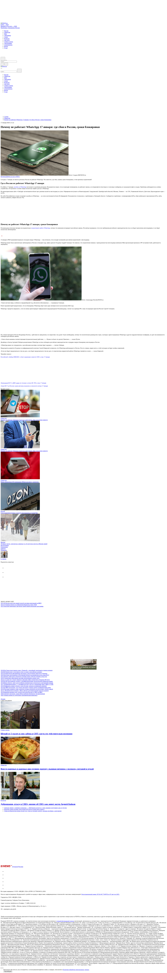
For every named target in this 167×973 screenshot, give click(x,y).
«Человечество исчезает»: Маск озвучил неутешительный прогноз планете (25, 690)
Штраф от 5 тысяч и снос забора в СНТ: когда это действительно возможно (36, 734)
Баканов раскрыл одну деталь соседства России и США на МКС (22, 692)
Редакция (15, 866)
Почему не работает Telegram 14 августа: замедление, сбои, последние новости (24, 451)
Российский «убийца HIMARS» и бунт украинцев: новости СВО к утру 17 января (25, 357)
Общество (4, 418)
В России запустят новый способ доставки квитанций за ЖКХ (21, 603)
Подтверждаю (8, 971)
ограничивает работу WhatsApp (40, 228)
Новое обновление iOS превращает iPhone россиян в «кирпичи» (20, 482)
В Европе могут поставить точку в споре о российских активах (21, 672)
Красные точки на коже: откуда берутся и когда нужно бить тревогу (24, 809)
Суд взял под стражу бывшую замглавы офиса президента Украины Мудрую (25, 679)
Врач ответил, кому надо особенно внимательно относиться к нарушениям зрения (27, 683)
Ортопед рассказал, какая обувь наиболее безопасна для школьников (23, 694)
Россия (3, 511)
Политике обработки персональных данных (76, 969)
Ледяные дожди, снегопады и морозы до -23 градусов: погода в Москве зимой (24, 544)
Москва (3, 542)
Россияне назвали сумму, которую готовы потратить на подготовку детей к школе (27, 689)
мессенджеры (5, 545)
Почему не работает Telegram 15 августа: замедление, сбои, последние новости (24, 420)
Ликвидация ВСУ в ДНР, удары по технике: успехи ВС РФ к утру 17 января (23, 383)
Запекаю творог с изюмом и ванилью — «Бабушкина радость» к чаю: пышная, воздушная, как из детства (35, 808)
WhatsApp (4, 550)
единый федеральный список (65, 921)
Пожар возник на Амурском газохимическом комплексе (19, 695)
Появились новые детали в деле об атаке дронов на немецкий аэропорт (24, 686)
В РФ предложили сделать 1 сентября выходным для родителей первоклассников (27, 681)
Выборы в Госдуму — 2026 (9, 26)
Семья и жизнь (5, 730)
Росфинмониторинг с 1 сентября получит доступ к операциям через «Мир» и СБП (27, 684)
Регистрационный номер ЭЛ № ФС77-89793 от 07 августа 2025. (100, 894)
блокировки (4, 547)
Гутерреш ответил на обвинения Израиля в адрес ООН (19, 604)
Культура (3, 800)
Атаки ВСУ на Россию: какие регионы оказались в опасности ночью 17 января (24, 386)
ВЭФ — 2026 (5, 24)
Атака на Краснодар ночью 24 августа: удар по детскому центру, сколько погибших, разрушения (32, 811)
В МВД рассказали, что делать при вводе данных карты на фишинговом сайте (26, 687)
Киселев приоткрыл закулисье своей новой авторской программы (22, 606)
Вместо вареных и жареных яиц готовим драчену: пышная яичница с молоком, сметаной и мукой (47, 769)
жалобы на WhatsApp (20, 187)
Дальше (3, 699)
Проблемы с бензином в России (10, 28)
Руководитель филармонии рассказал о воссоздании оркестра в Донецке (24, 673)
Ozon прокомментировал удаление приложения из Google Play (19, 513)
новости (3, 548)
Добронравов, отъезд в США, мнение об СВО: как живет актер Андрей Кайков (38, 804)
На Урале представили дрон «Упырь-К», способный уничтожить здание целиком (26, 670)
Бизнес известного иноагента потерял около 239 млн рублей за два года (24, 676)
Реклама (20, 866)
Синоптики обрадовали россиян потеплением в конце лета (20, 678)
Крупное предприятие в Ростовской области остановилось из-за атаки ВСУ (25, 675)
